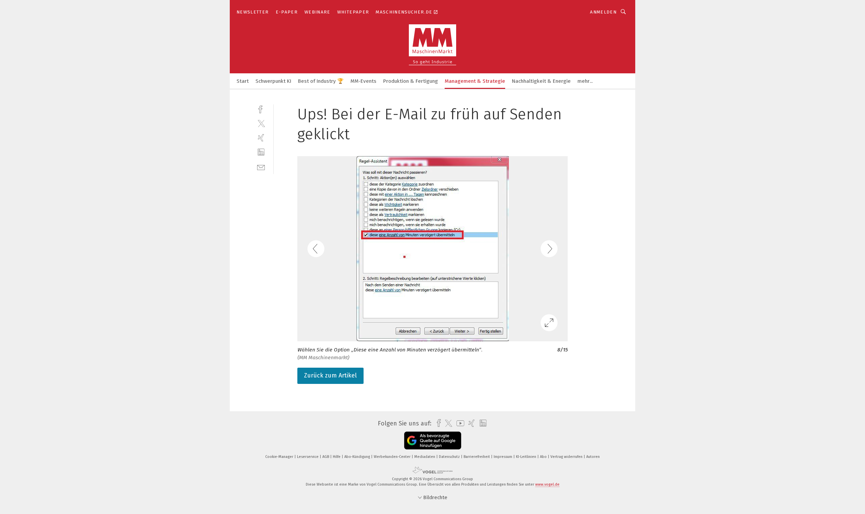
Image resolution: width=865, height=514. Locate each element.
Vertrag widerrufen (567, 457)
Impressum (503, 457)
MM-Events (363, 81)
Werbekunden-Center (393, 457)
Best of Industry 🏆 (321, 81)
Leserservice (308, 457)
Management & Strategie (475, 81)
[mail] (261, 167)
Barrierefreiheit (477, 457)
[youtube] (458, 423)
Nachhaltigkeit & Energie (541, 81)
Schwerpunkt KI (273, 81)
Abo (544, 457)
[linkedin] (261, 152)
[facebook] (261, 108)
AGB (326, 457)
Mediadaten (425, 457)
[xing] (261, 137)
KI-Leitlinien (526, 457)
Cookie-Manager (279, 457)
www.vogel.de (547, 484)
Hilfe (337, 457)
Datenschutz (450, 457)
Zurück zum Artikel (330, 375)
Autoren (593, 457)
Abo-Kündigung (357, 457)
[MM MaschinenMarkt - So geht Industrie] (243, 80)
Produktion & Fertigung (410, 81)
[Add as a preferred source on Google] (432, 440)
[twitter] (261, 123)
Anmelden (603, 12)
